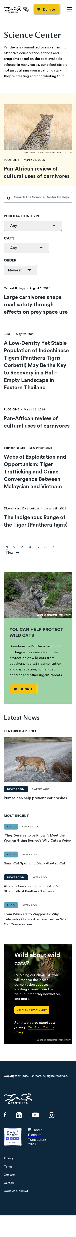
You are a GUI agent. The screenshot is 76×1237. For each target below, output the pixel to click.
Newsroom (16, 789)
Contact (9, 1174)
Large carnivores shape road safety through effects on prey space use (36, 305)
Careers (9, 1183)
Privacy (9, 1158)
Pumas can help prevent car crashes (35, 798)
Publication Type (22, 216)
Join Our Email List (32, 1010)
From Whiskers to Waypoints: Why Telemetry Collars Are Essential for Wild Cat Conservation (35, 919)
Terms (8, 1166)
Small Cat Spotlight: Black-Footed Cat (34, 863)
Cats (9, 238)
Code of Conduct (16, 1191)
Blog (11, 826)
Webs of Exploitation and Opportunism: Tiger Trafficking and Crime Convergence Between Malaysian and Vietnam (35, 471)
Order (10, 260)
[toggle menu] (69, 9)
